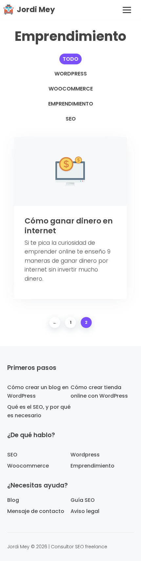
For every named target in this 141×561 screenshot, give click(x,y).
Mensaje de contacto (35, 511)
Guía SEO (82, 500)
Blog (13, 500)
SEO (71, 119)
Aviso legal (84, 511)
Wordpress (70, 73)
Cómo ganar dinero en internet (69, 226)
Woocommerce (71, 88)
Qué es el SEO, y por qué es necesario (38, 411)
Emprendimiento (70, 103)
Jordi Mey (36, 9)
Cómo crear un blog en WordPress (38, 392)
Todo (70, 59)
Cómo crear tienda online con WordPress (99, 392)
